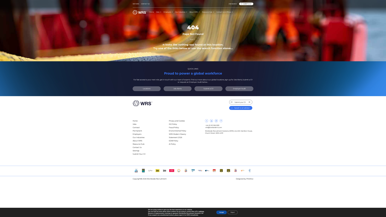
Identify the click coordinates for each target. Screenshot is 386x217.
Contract (136, 127)
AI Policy (172, 144)
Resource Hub (207, 12)
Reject (233, 212)
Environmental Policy (177, 131)
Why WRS (136, 4)
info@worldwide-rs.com (213, 127)
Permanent (137, 131)
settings (201, 211)
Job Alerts (177, 89)
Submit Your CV (139, 154)
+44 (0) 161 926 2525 (212, 125)
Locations (146, 89)
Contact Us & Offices (223, 12)
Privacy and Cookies (177, 121)
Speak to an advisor (242, 108)
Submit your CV (240, 102)
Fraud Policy (174, 127)
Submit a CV (247, 4)
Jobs (157, 12)
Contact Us (145, 4)
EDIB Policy (173, 141)
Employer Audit (239, 89)
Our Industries (180, 12)
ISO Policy (173, 124)
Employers (167, 12)
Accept (221, 212)
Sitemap (136, 151)
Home (151, 12)
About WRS (193, 12)
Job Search (233, 4)
